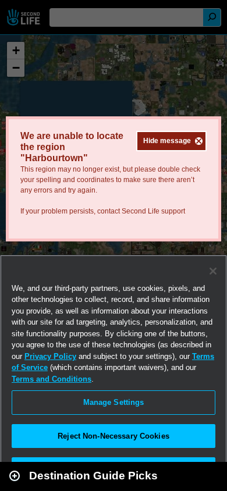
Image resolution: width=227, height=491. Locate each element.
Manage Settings (113, 402)
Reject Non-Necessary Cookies (113, 436)
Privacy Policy (50, 356)
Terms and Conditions (51, 379)
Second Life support (153, 211)
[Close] (213, 271)
